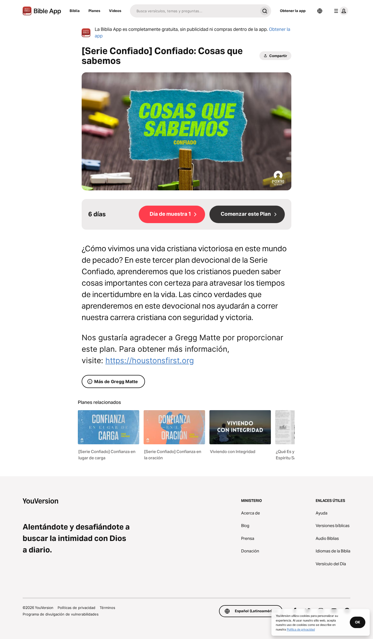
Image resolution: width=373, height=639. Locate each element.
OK (357, 622)
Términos (107, 607)
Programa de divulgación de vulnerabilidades (61, 614)
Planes (94, 10)
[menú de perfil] (340, 10)
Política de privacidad (301, 629)
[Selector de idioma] (319, 10)
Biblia (75, 10)
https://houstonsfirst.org (149, 360)
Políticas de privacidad (76, 607)
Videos (115, 10)
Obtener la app (293, 10)
